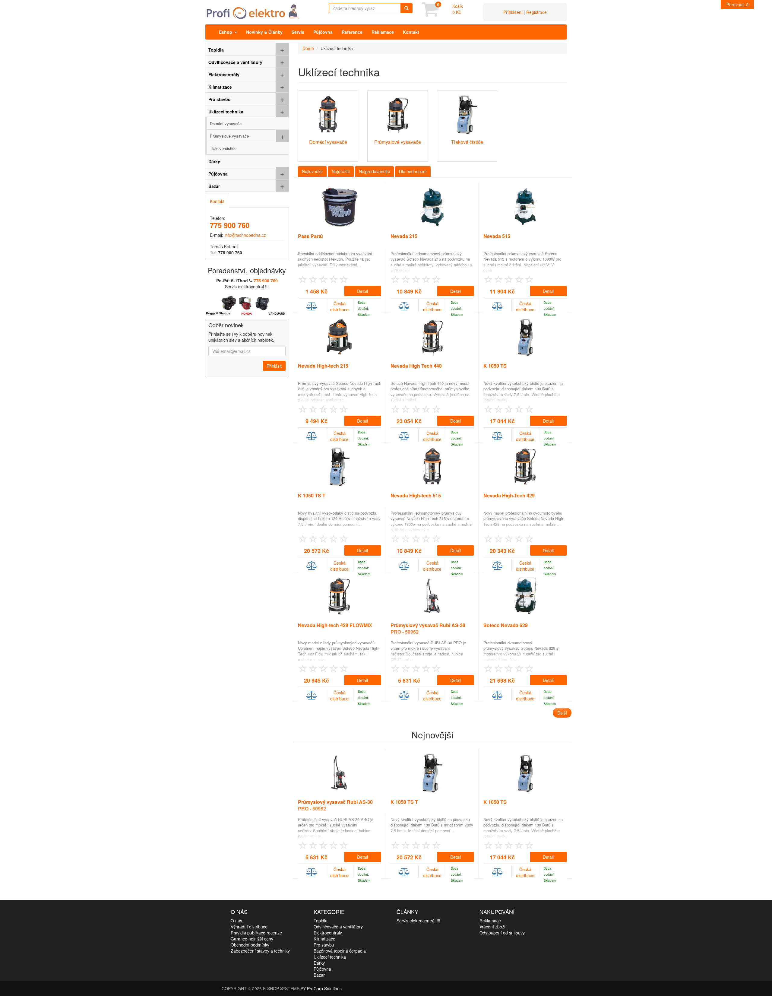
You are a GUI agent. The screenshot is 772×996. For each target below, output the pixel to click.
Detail (362, 291)
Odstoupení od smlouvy (502, 933)
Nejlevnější (312, 171)
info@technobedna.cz (245, 235)
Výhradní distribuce (249, 927)
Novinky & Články (264, 32)
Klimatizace (324, 939)
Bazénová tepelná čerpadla (340, 951)
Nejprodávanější (374, 171)
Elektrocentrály (328, 933)
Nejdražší (341, 171)
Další (562, 713)
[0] (430, 14)
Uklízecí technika (330, 957)
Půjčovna (323, 32)
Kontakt (411, 32)
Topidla (320, 921)
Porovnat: (737, 5)
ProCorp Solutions (324, 988)
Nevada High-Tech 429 (509, 495)
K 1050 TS (495, 365)
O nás (236, 921)
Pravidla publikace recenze (256, 933)
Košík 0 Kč (457, 9)
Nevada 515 (496, 236)
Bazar (319, 975)
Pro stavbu (324, 945)
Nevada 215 (404, 236)
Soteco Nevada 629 (505, 625)
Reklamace (383, 32)
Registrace (536, 12)
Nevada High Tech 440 (416, 365)
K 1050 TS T (311, 495)
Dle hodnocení (413, 171)
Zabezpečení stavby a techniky (260, 951)
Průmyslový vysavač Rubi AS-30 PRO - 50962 (428, 629)
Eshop (227, 32)
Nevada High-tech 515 (416, 495)
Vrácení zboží (492, 927)
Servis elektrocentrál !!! (418, 921)
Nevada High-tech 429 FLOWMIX (335, 625)
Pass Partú (310, 236)
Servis (298, 32)
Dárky (319, 963)
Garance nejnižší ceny (252, 939)
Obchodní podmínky (250, 945)
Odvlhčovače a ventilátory (338, 927)
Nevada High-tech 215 (323, 365)
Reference (352, 32)
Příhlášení (513, 12)
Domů (308, 48)
